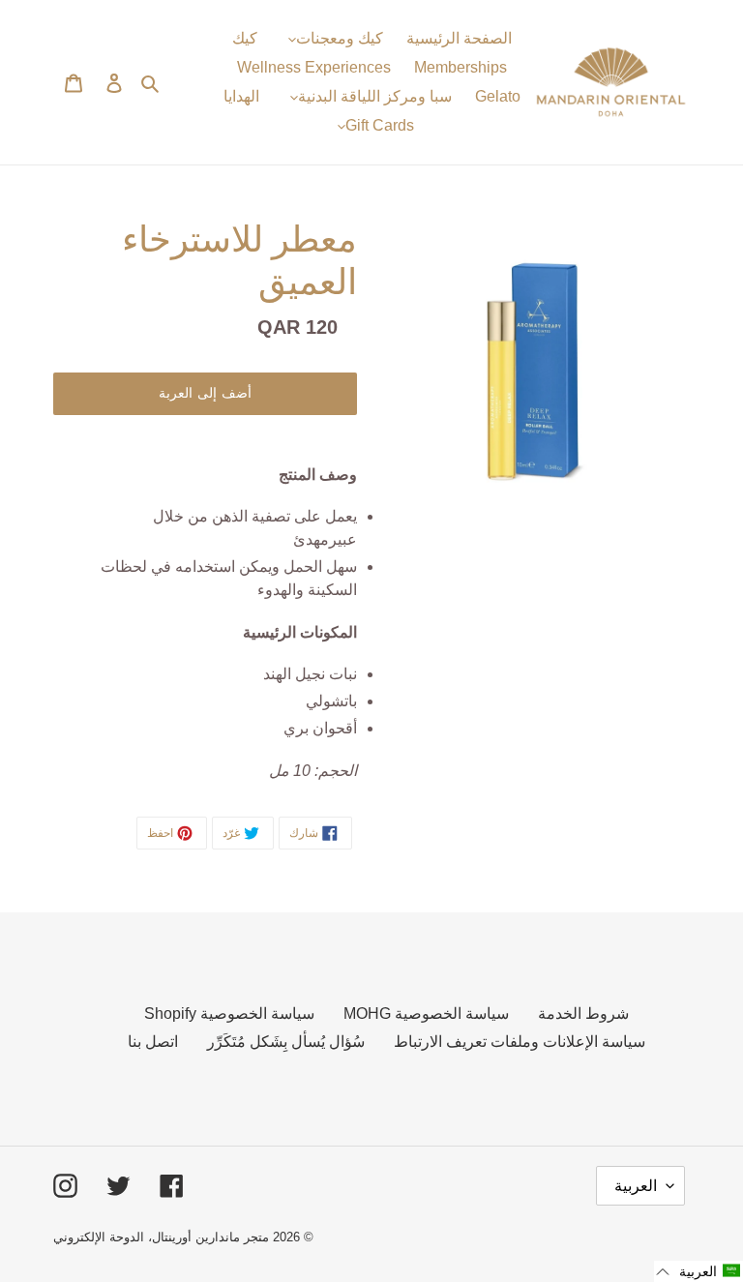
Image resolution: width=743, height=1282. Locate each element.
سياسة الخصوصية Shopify (229, 1013)
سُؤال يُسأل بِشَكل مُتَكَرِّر (286, 1041)
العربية (635, 1186)
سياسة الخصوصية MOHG (426, 1013)
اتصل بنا (153, 1041)
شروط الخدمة (583, 1013)
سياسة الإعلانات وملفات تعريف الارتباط (519, 1041)
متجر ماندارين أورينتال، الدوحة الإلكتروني (161, 1237)
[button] (698, 1271)
